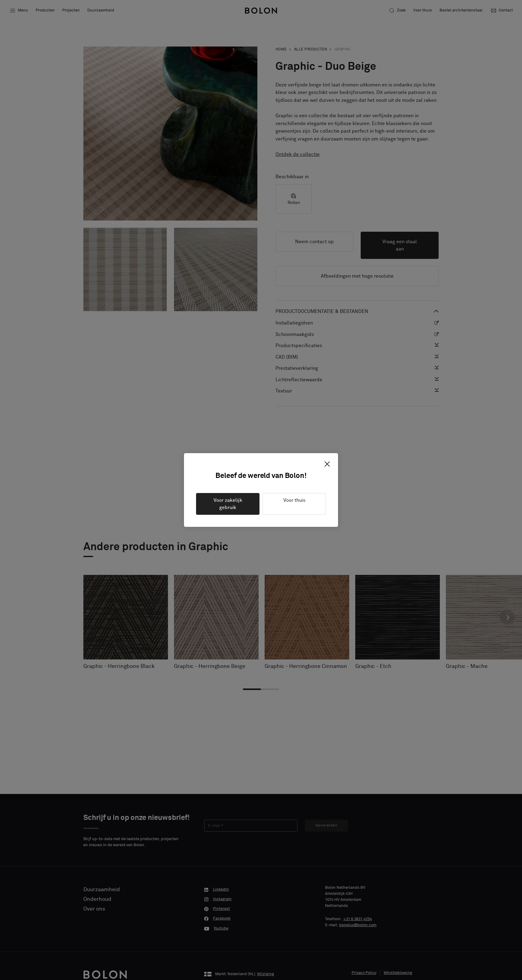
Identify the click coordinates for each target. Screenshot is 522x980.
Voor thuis (294, 500)
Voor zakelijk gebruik (228, 504)
